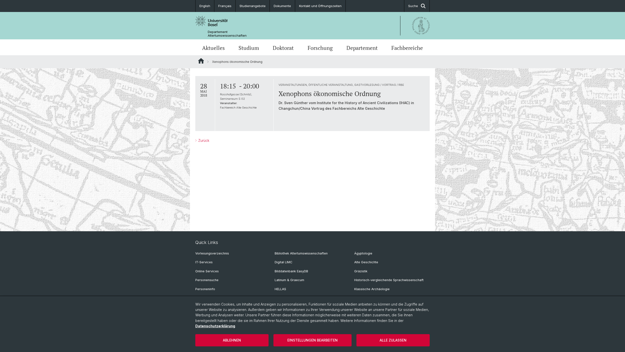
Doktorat (283, 47)
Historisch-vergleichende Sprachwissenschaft (389, 280)
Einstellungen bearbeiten (312, 340)
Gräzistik (360, 271)
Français (224, 6)
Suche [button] (413, 6)
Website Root (201, 61)
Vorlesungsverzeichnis (212, 253)
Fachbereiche (407, 47)
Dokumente (282, 6)
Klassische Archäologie (372, 289)
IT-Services (204, 262)
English (204, 6)
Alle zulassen (393, 340)
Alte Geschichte (366, 262)
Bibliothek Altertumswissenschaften (301, 253)
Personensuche (207, 280)
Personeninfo (205, 289)
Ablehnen (232, 340)
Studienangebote (253, 6)
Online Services (207, 271)
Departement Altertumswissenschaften (227, 33)
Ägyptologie (363, 253)
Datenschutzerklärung (215, 326)
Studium (249, 47)
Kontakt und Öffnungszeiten (320, 6)
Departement (362, 47)
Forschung (320, 47)
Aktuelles (213, 47)
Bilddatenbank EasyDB (291, 271)
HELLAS (280, 289)
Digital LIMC (283, 262)
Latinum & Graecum (289, 280)
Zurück (203, 140)
